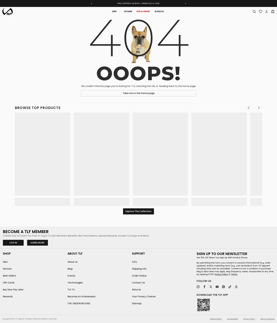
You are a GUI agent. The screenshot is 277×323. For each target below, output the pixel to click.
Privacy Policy (221, 274)
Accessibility (232, 319)
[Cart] (273, 12)
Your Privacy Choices (144, 296)
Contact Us (138, 282)
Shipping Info (139, 268)
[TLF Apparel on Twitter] (210, 286)
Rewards (8, 296)
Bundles (159, 11)
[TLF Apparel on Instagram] (198, 286)
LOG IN (13, 242)
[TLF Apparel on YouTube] (217, 286)
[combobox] (254, 11)
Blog (70, 268)
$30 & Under (143, 11)
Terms (234, 274)
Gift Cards (8, 282)
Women (128, 11)
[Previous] (91, 3)
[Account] (266, 11)
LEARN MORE (39, 242)
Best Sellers (9, 275)
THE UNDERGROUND (79, 303)
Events (71, 275)
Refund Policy (216, 319)
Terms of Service (267, 319)
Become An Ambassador (82, 296)
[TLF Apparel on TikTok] (229, 286)
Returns (136, 289)
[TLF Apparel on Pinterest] (223, 286)
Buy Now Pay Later (13, 289)
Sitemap (137, 303)
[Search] (254, 11)
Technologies (75, 282)
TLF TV (71, 289)
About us (72, 262)
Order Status (139, 275)
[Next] (185, 3)
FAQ (134, 262)
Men (114, 11)
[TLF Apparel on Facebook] (204, 286)
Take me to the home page (139, 93)
